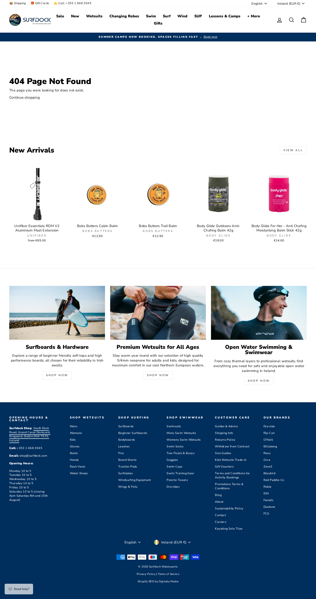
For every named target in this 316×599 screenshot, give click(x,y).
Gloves (75, 446)
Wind (182, 16)
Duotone (269, 507)
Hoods (74, 460)
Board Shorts (127, 460)
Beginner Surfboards (132, 433)
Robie (267, 487)
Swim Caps (174, 467)
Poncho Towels (177, 480)
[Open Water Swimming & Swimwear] (259, 313)
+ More (253, 16)
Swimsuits (174, 426)
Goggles (172, 460)
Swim (151, 16)
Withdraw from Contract (232, 446)
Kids (73, 440)
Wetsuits (94, 16)
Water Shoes (79, 473)
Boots (74, 453)
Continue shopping (24, 97)
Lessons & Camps (224, 16)
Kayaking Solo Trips (228, 529)
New (75, 16)
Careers (220, 522)
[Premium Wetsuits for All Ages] (158, 313)
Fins (121, 453)
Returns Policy (225, 440)
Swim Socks (175, 446)
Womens (76, 433)
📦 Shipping (17, 3)
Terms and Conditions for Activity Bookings (232, 475)
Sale (60, 16)
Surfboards (126, 426)
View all (293, 150)
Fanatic (268, 500)
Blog (218, 495)
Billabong (270, 446)
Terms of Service (168, 574)
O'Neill (268, 440)
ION (266, 493)
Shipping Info (224, 433)
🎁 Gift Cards (40, 3)
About (219, 502)
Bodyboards (126, 440)
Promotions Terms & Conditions (229, 486)
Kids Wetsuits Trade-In (230, 460)
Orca (266, 460)
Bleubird (269, 473)
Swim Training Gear (180, 473)
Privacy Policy (146, 574)
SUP (198, 16)
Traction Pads (127, 467)
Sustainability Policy (229, 508)
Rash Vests (77, 467)
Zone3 (268, 467)
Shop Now (57, 375)
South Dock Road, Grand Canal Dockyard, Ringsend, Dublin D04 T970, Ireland (29, 434)
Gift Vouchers (224, 467)
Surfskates (125, 473)
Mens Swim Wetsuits (181, 433)
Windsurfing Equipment (134, 480)
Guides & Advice (226, 426)
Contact (220, 515)
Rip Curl (269, 433)
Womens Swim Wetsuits (184, 440)
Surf (166, 16)
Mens (73, 426)
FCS (266, 514)
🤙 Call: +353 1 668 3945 (72, 3)
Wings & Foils (128, 487)
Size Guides (223, 453)
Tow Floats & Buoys (181, 453)
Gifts (158, 23)
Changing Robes (124, 16)
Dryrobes (173, 487)
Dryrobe (269, 426)
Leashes (124, 446)
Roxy (267, 453)
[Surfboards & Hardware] (57, 313)
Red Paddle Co (273, 480)
